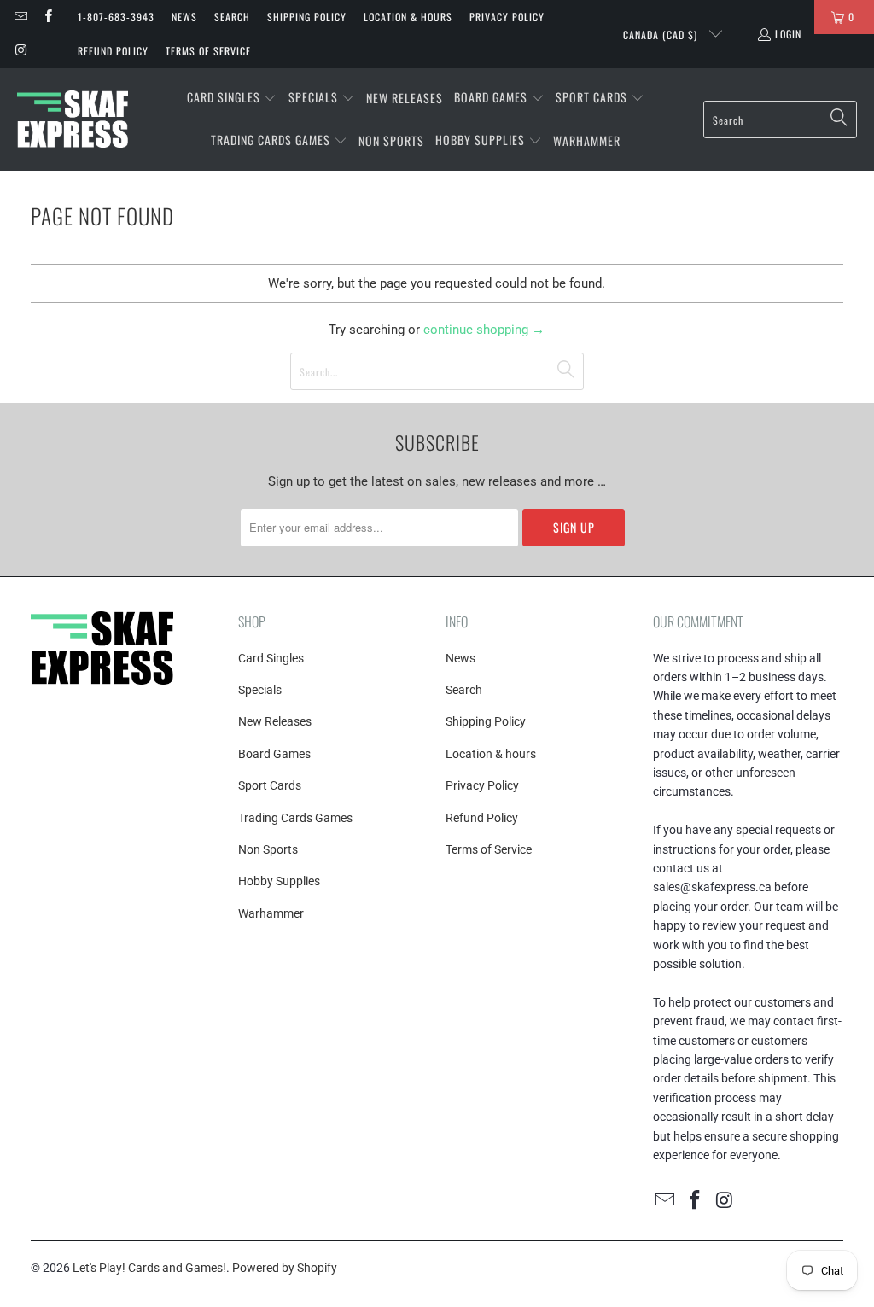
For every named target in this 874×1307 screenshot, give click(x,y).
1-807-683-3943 (116, 16)
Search (232, 16)
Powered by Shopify (284, 1268)
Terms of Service (208, 51)
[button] (232, 98)
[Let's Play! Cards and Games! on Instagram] (20, 51)
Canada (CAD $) (662, 34)
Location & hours (408, 16)
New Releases (275, 721)
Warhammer (271, 913)
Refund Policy (113, 51)
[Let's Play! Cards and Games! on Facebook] (46, 16)
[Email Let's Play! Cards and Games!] (20, 16)
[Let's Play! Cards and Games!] (72, 119)
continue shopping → (484, 329)
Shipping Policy (307, 16)
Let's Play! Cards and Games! (149, 1268)
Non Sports (268, 849)
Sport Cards (269, 785)
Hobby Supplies (279, 881)
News (184, 16)
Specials (260, 690)
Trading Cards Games (295, 818)
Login (788, 33)
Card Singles (271, 658)
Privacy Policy (507, 16)
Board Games (274, 754)
